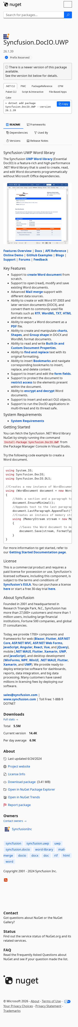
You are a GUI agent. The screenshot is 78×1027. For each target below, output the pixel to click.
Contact (10, 912)
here (6, 589)
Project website (19, 766)
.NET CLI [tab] (10, 86)
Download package (22, 782)
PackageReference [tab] (42, 86)
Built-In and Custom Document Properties (37, 345)
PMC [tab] (23, 86)
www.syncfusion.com (19, 699)
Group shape (39, 335)
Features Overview (17, 251)
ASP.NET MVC (21, 643)
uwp (57, 843)
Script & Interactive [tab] (32, 91)
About (35, 1001)
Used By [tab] (42, 132)
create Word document (44, 275)
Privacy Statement (48, 1006)
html (66, 855)
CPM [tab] (60, 86)
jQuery (62, 647)
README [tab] (14, 124)
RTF (37, 313)
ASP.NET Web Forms (47, 643)
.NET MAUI (23, 651)
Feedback (41, 259)
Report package (19, 805)
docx (34, 855)
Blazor (39, 639)
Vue (47, 647)
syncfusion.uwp (38, 843)
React (38, 647)
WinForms (12, 660)
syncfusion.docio (18, 849)
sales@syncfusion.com (20, 695)
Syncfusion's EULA (17, 584)
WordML (48, 313)
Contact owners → (15, 821)
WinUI (33, 660)
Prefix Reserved (20, 57)
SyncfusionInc (22, 829)
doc (46, 855)
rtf (56, 855)
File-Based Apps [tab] (58, 91)
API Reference (55, 251)
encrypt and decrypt (39, 391)
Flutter (51, 639)
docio (22, 855)
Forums (24, 259)
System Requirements (27, 421)
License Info (16, 774)
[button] (63, 104)
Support (9, 259)
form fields (62, 374)
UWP (62, 651)
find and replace (36, 352)
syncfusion (13, 843)
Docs (38, 251)
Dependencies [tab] (18, 132)
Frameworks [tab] (38, 124)
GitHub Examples (39, 255)
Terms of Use (51, 1001)
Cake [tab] (8, 97)
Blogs (60, 255)
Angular (26, 647)
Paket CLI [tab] (11, 91)
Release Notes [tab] (39, 140)
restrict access (21, 382)
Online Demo (13, 255)
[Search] (68, 15)
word (9, 861)
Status (9, 931)
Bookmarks (42, 361)
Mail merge (34, 292)
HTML (67, 313)
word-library (44, 849)
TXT (58, 313)
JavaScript (11, 647)
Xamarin (51, 651)
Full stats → (10, 719)
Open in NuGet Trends (24, 797)
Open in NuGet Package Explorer (31, 789)
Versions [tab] (14, 140)
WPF (24, 660)
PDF (14, 326)
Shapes (16, 335)
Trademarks (12, 1011)
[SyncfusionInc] (7, 829)
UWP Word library (39, 159)
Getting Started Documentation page (37, 552)
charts (62, 331)
